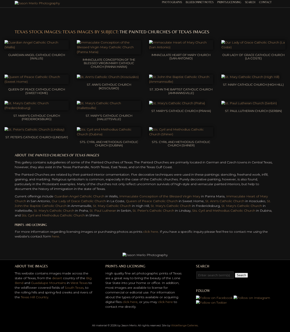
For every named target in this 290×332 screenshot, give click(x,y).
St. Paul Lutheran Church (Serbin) (253, 111)
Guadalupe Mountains (48, 283)
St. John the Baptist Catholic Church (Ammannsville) (181, 91)
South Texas (74, 288)
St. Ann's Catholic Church (224, 201)
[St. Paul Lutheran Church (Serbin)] (249, 103)
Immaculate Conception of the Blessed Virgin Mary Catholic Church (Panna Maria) (109, 63)
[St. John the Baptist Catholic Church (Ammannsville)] (181, 82)
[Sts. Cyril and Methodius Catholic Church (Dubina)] (109, 134)
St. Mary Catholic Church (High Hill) (253, 84)
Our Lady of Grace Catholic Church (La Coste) (253, 56)
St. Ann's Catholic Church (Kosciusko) (109, 86)
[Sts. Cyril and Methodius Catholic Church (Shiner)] (181, 134)
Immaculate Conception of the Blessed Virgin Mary (159, 196)
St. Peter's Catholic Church (153, 210)
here (55, 236)
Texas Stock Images (37, 31)
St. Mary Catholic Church (112, 206)
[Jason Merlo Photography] (37, 3)
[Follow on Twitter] (211, 302)
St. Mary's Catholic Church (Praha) (181, 111)
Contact (265, 2)
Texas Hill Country (34, 297)
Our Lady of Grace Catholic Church (79, 201)
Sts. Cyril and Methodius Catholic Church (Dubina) (109, 143)
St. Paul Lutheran (102, 210)
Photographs (172, 2)
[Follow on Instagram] (252, 298)
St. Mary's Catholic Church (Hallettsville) (109, 117)
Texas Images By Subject (90, 31)
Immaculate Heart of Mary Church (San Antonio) (181, 56)
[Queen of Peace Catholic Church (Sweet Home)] (37, 82)
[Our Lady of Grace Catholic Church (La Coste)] (253, 47)
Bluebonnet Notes (200, 2)
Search (250, 2)
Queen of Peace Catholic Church (152, 201)
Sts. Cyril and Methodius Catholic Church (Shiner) (181, 143)
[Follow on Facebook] (214, 298)
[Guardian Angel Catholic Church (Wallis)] (37, 47)
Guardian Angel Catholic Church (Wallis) (36, 56)
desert (57, 278)
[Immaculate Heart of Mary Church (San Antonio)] (181, 47)
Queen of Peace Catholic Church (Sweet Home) (36, 91)
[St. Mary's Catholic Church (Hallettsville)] (109, 108)
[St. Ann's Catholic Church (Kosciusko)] (108, 77)
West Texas (79, 283)
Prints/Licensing (229, 2)
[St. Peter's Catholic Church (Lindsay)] (34, 129)
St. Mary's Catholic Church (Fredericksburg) (36, 117)
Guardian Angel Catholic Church (79, 196)
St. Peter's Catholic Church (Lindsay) (36, 137)
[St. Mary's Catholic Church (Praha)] (177, 103)
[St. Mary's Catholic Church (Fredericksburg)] (37, 108)
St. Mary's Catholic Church (171, 206)
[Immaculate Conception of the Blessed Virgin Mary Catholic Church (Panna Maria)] (109, 52)
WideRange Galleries (184, 325)
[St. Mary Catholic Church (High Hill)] (250, 77)
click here (150, 232)
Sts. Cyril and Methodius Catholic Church (223, 210)
